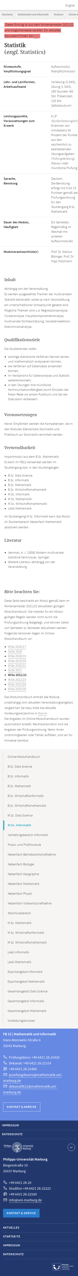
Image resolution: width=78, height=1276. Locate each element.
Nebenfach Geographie (23, 874)
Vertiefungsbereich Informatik (28, 835)
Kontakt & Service (21, 1213)
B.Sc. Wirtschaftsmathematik (27, 806)
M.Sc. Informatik (19, 825)
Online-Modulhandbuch (24, 757)
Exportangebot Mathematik (26, 982)
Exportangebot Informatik (25, 972)
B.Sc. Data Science (20, 767)
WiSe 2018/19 (17, 656)
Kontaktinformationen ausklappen (71, 1147)
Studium (58, 14)
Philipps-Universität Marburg (18, 1147)
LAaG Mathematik (19, 962)
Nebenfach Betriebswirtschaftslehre (32, 854)
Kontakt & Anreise (21, 1107)
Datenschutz (12, 1134)
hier (36, 36)
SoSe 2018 (15, 651)
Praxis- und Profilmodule (24, 845)
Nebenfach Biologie (21, 864)
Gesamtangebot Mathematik (27, 1011)
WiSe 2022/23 (17, 680)
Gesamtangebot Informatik (26, 1001)
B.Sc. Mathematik (19, 786)
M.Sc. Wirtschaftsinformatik (26, 933)
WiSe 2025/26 (17, 689)
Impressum (10, 1125)
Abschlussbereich (19, 913)
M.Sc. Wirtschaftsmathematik (27, 942)
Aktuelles (11, 1228)
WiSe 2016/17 (17, 647)
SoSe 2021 (15, 670)
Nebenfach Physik (20, 894)
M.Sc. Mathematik (19, 923)
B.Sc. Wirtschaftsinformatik (26, 796)
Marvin (42, 713)
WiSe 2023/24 (17, 684)
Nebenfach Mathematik (23, 884)
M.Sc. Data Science (20, 815)
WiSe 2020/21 (17, 666)
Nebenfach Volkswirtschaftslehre (30, 903)
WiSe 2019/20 (17, 661)
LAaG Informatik (18, 952)
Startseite (7, 14)
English (70, 5)
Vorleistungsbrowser (21, 1021)
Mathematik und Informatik (33, 14)
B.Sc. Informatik (18, 776)
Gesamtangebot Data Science (28, 991)
